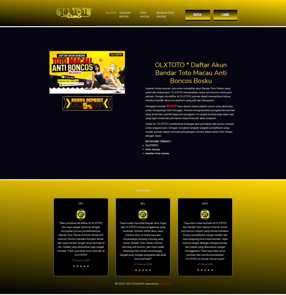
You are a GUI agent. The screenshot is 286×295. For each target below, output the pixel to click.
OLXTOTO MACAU (125, 14)
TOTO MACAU (144, 14)
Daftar (197, 14)
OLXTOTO (111, 13)
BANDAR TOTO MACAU (165, 14)
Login (225, 14)
